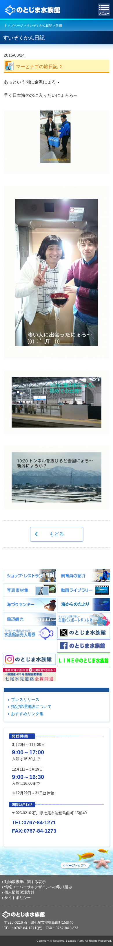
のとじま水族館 (33, 9)
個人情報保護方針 (19, 892)
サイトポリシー (17, 898)
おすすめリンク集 (27, 713)
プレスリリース (25, 699)
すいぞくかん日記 (39, 25)
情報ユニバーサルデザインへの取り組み (38, 887)
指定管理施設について (31, 706)
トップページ (13, 25)
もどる (56, 534)
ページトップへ (85, 857)
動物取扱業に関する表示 (25, 882)
